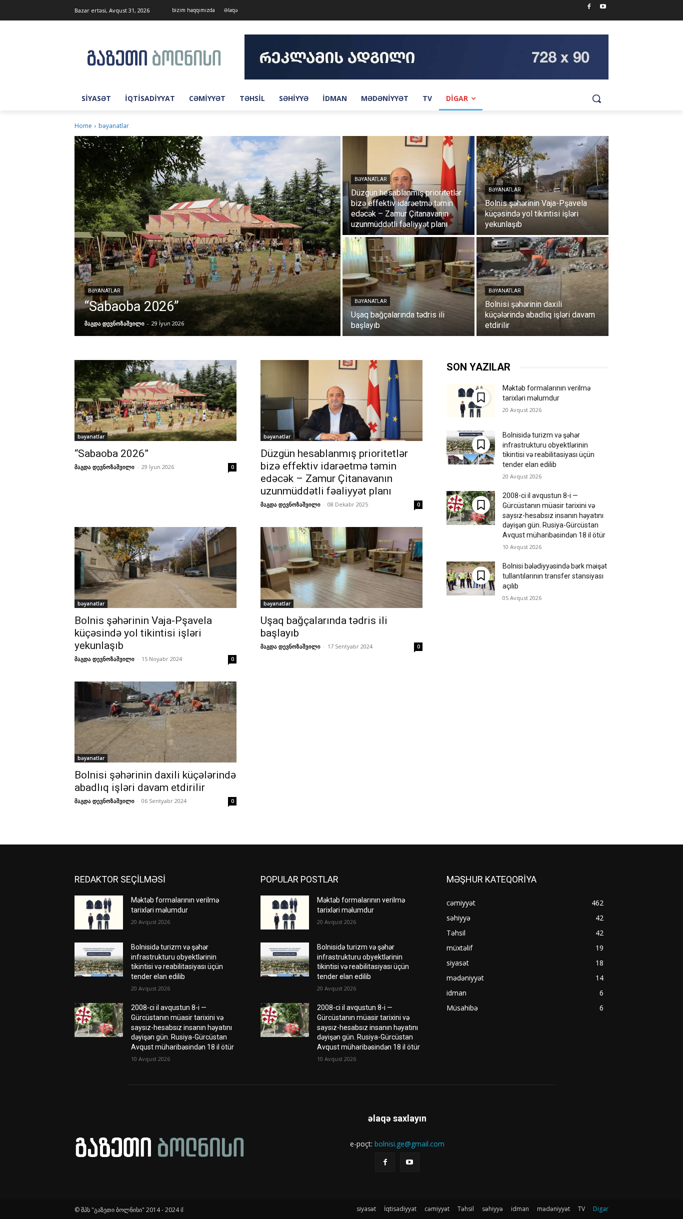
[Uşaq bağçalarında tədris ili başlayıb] (408, 286)
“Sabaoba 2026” (111, 454)
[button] (596, 98)
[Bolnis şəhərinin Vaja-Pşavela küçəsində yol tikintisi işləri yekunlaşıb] (542, 185)
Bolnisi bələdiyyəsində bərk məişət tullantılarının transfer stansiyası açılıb (554, 576)
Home (83, 126)
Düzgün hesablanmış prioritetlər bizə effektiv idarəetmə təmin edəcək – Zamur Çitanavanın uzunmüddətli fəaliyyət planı (334, 472)
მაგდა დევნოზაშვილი (104, 466)
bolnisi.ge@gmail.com (409, 1143)
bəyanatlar (104, 291)
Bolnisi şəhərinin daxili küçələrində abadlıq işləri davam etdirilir (155, 781)
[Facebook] (588, 7)
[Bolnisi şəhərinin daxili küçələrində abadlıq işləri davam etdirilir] (542, 286)
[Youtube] (602, 7)
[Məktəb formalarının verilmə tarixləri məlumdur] (470, 401)
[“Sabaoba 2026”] (207, 236)
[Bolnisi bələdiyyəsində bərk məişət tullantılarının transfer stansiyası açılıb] (470, 579)
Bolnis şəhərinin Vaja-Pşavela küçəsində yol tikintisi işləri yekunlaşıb (143, 633)
